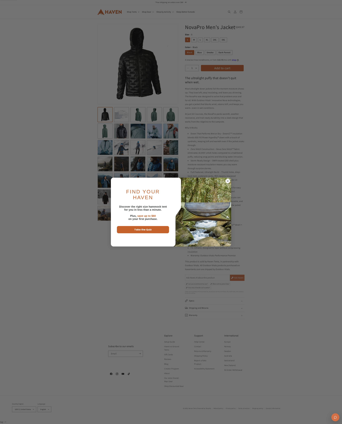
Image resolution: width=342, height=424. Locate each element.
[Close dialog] (227, 181)
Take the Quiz (143, 229)
